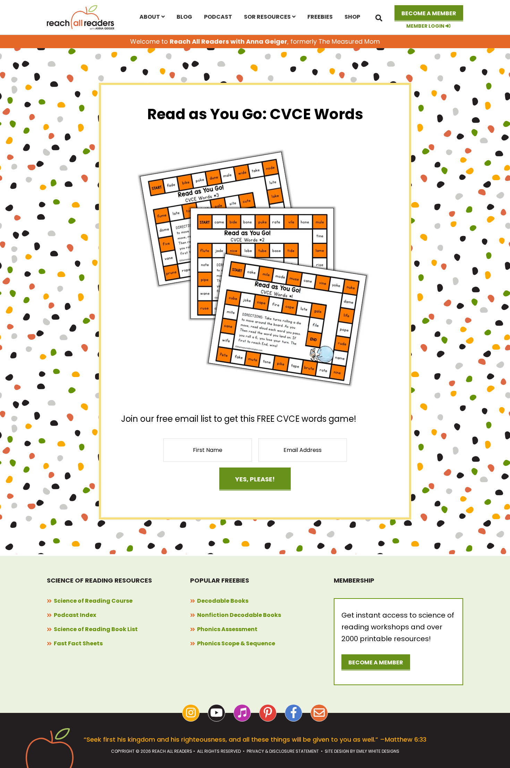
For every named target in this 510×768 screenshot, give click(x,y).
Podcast (218, 17)
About (149, 17)
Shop (352, 17)
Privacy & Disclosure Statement (283, 751)
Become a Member (428, 13)
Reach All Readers (81, 17)
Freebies (320, 17)
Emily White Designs (377, 751)
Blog (184, 17)
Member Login (425, 26)
